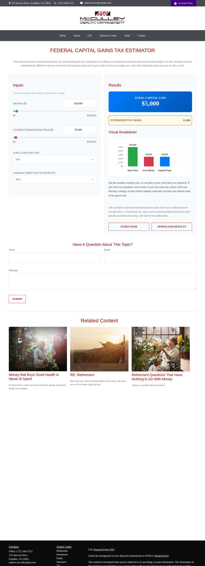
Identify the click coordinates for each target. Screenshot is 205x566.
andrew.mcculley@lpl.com (97, 2)
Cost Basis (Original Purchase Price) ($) (33, 129)
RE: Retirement (82, 375)
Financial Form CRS (103, 549)
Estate (60, 558)
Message (13, 270)
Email (107, 249)
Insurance (61, 562)
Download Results (172, 226)
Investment (62, 554)
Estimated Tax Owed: (126, 120)
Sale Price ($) (20, 103)
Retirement (62, 550)
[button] (63, 35)
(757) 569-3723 (66, 3)
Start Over (129, 226)
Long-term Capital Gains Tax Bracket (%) (34, 172)
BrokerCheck (162, 555)
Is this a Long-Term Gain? (26, 152)
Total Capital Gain (150, 97)
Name (12, 249)
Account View (185, 3)
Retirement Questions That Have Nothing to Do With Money (157, 377)
